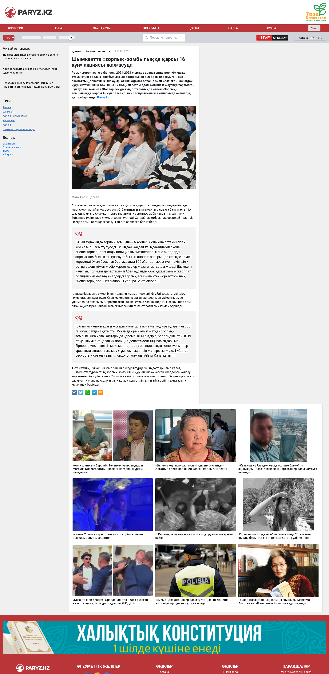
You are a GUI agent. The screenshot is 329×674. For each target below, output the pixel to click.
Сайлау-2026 (102, 28)
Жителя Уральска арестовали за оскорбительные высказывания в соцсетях (108, 536)
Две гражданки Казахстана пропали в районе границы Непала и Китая (30, 56)
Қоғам (194, 28)
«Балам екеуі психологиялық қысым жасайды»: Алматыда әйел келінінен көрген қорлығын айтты (191, 467)
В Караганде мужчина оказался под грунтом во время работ (194, 536)
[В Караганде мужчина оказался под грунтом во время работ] (195, 504)
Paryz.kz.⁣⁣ (103, 97)
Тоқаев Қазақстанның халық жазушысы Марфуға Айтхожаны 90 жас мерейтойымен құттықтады (274, 601)
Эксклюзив (14, 28)
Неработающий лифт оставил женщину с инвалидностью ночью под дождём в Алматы (31, 84)
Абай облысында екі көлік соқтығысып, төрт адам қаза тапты (30, 70)
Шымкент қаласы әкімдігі (19, 129)
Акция (7, 107)
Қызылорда (230, 671)
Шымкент (9, 111)
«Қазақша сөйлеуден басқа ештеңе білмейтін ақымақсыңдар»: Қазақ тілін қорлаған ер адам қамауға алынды (277, 469)
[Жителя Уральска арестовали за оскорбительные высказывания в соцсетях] (113, 504)
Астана (164, 671)
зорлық (7, 125)
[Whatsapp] (87, 393)
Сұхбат (272, 28)
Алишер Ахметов (98, 51)
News (314, 28)
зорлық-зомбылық (15, 116)
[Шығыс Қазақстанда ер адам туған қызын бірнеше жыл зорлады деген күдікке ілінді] (195, 570)
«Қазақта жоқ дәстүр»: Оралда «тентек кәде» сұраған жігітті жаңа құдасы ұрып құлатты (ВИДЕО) (110, 601)
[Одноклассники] (100, 393)
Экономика (150, 28)
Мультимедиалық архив (296, 671)
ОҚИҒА (233, 28)
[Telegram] (94, 393)
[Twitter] (81, 393)
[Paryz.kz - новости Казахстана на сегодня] (28, 12)
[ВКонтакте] (74, 393)
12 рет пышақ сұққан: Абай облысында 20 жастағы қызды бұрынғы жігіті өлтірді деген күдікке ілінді (274, 536)
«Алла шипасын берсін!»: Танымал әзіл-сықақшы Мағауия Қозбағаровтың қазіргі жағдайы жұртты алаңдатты (108, 469)
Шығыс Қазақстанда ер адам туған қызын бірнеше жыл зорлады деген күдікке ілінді (191, 601)
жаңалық (9, 120)
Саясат (58, 28)
